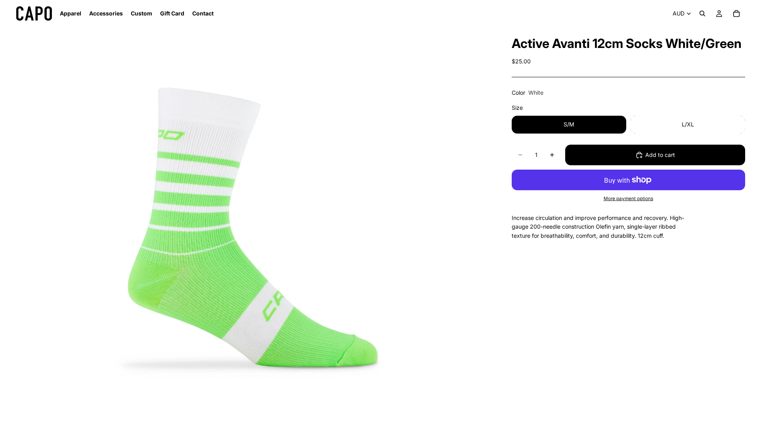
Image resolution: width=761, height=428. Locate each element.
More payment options (628, 198)
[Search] (702, 13)
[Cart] (736, 13)
